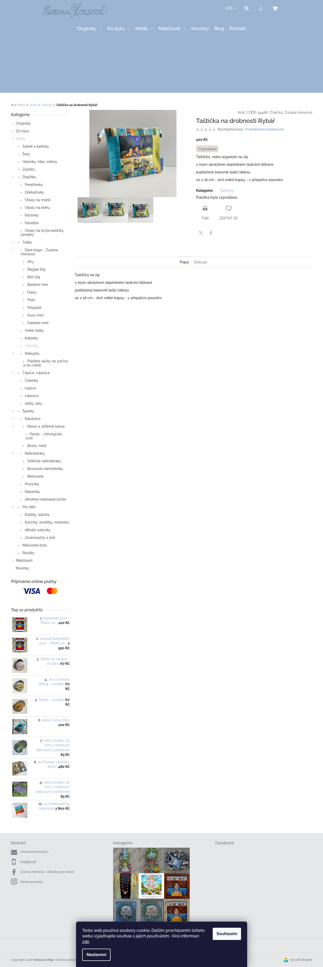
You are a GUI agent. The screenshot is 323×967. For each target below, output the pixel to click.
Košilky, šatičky (37, 515)
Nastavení (96, 954)
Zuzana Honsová (298, 112)
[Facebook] (211, 232)
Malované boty (34, 545)
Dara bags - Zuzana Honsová (39, 252)
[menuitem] (90, 29)
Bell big (33, 277)
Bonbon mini (37, 285)
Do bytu (22, 131)
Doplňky (28, 177)
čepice (30, 388)
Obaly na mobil (37, 200)
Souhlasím (227, 933)
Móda (20, 139)
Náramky (32, 492)
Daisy (31, 292)
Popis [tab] (184, 262)
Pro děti (28, 507)
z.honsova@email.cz (34, 852)
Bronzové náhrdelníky (44, 469)
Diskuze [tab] (200, 262)
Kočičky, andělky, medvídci (46, 522)
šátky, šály (33, 403)
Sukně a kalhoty (35, 146)
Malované (34, 476)
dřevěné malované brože (45, 499)
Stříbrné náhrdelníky (43, 461)
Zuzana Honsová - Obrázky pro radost (47, 872)
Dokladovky (34, 192)
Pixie (30, 300)
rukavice (31, 396)
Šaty (25, 154)
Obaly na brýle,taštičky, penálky (42, 232)
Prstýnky (31, 484)
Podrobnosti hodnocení (264, 129)
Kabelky (31, 338)
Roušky (27, 553)
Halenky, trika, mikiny (39, 162)
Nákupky (32, 353)
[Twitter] (200, 232)
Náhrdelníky (34, 453)
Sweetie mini (37, 323)
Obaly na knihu (37, 208)
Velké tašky (34, 330)
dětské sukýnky (37, 530)
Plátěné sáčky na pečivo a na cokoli (45, 363)
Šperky (27, 411)
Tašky (26, 242)
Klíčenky (31, 215)
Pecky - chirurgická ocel (44, 436)
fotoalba (31, 223)
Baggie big (35, 269)
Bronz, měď (36, 446)
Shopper (34, 308)
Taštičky (31, 346)
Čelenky (31, 380)
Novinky (22, 568)
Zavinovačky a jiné (39, 538)
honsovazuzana (31, 882)
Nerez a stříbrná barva (45, 426)
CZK (229, 8)
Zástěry (28, 169)
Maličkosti (24, 560)
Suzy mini (34, 315)
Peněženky (33, 185)
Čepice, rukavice (35, 373)
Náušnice (32, 419)
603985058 (28, 862)
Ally (30, 262)
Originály (23, 123)
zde (85, 941)
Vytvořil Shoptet (301, 960)
